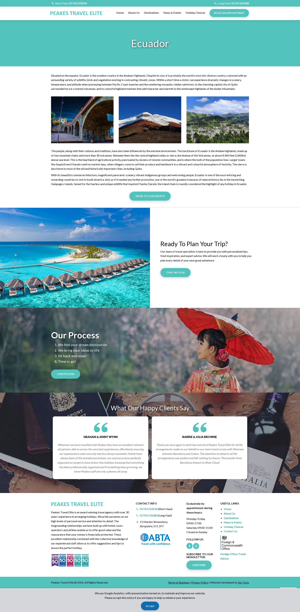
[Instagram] (196, 546)
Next (250, 447)
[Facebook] (189, 546)
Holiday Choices (195, 12)
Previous (49, 447)
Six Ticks (243, 582)
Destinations (151, 12)
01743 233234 (78, 3)
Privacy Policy (199, 582)
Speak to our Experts (150, 196)
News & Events (172, 12)
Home (120, 12)
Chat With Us (175, 272)
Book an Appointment (229, 12)
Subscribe (199, 565)
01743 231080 (240, 3)
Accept (150, 605)
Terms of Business (178, 582)
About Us (134, 12)
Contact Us (230, 531)
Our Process (65, 373)
